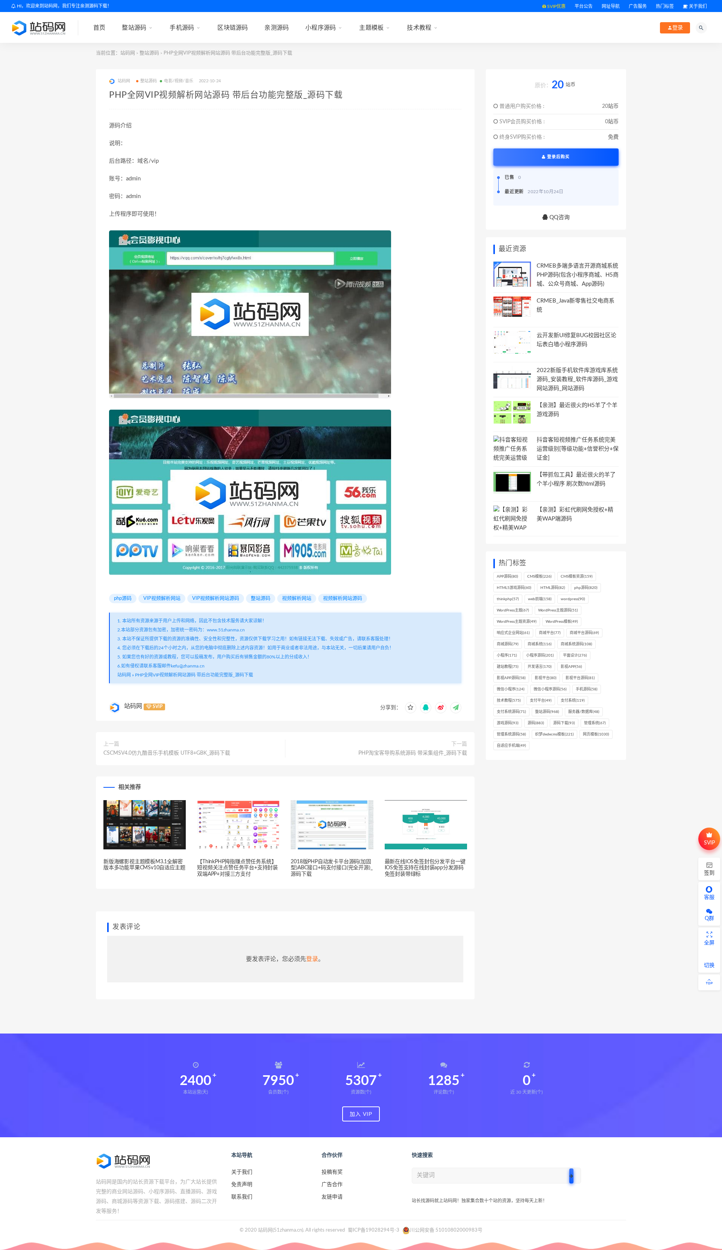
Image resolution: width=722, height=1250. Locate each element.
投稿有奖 (332, 1172)
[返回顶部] (709, 982)
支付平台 (541, 700)
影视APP (571, 667)
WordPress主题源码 (558, 610)
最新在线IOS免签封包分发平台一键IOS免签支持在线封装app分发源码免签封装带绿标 (425, 868)
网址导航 (611, 6)
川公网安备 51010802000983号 (446, 1230)
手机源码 (182, 27)
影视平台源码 (580, 678)
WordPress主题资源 (517, 621)
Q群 (709, 918)
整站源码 (134, 27)
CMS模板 (539, 576)
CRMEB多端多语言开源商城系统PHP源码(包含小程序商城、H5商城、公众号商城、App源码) (578, 275)
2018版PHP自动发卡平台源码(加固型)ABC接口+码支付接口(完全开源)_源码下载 (331, 868)
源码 (536, 723)
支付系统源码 (511, 712)
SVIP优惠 (556, 6)
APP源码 (507, 576)
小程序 (507, 655)
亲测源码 (276, 27)
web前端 (540, 599)
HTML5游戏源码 (514, 588)
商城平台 (550, 633)
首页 (99, 27)
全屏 (709, 943)
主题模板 (371, 27)
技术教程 (419, 27)
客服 (709, 897)
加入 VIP (361, 1114)
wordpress (573, 599)
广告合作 (332, 1184)
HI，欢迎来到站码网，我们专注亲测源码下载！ (64, 6)
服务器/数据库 (583, 712)
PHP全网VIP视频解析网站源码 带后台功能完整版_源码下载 (194, 675)
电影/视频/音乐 (178, 81)
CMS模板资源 (577, 576)
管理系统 (595, 723)
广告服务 (638, 6)
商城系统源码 (576, 644)
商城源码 (508, 644)
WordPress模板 (562, 621)
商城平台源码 (584, 633)
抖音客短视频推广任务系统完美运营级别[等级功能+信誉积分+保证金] (578, 449)
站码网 (127, 53)
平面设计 (575, 655)
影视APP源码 (511, 678)
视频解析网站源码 (342, 598)
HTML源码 (552, 588)
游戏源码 (508, 723)
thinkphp (508, 599)
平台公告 (584, 6)
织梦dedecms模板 (554, 734)
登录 (312, 959)
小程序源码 (320, 27)
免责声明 (241, 1184)
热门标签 (665, 6)
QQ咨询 (559, 217)
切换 (709, 965)
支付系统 (573, 700)
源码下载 (564, 723)
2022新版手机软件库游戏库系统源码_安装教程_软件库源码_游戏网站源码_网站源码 (577, 379)
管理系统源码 (511, 734)
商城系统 (540, 644)
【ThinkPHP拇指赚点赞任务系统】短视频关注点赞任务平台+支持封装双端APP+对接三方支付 (237, 868)
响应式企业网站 (513, 633)
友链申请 (332, 1197)
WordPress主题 (513, 610)
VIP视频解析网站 (161, 598)
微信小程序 (511, 689)
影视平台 (546, 678)
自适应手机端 (511, 746)
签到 (709, 873)
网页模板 (596, 734)
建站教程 (508, 667)
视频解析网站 (296, 598)
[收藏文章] (410, 707)
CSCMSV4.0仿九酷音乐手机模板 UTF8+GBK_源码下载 (166, 753)
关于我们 (697, 6)
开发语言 (540, 667)
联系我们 (241, 1197)
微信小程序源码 (550, 689)
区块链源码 (232, 27)
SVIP (709, 843)
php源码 (123, 598)
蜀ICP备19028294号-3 (373, 1230)
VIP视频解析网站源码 (215, 598)
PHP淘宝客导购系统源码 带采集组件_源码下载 (412, 753)
